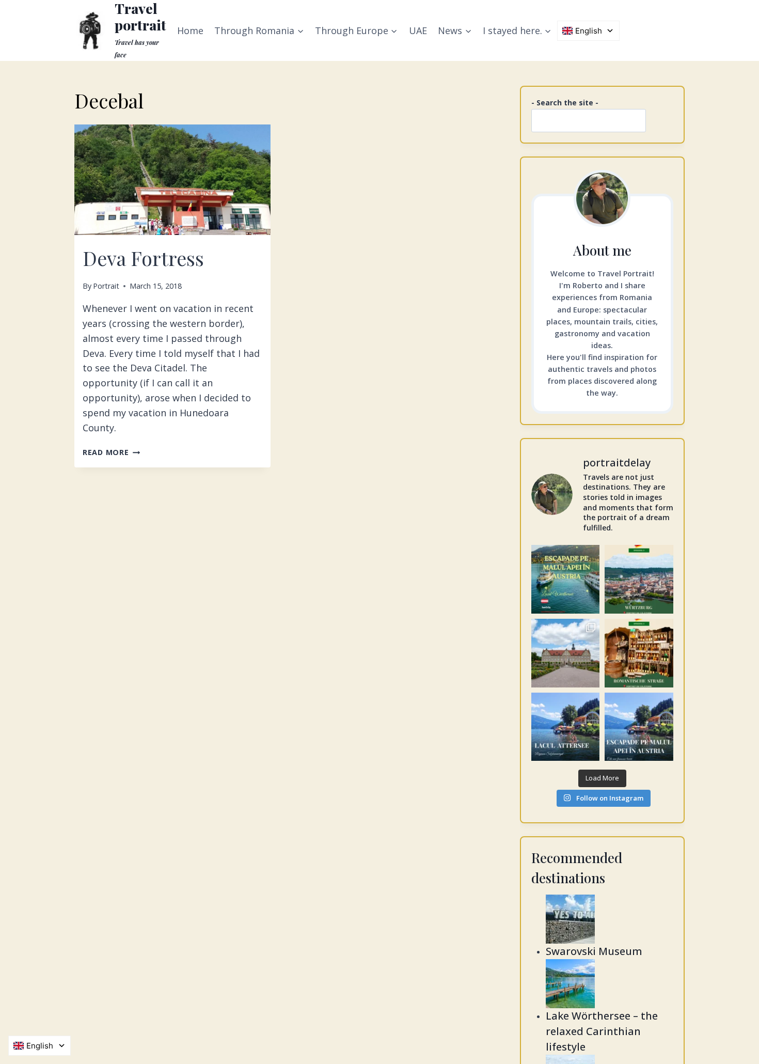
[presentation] (172, 179)
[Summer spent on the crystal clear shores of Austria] (565, 579)
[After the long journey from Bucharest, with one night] (639, 579)
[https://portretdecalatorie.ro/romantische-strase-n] (639, 653)
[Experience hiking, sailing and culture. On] (565, 727)
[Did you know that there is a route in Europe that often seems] (565, 653)
